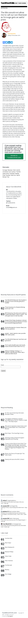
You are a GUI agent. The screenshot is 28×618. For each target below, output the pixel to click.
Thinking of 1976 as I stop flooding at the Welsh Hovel (12, 507)
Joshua (14, 172)
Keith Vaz (13, 175)
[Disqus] (14, 233)
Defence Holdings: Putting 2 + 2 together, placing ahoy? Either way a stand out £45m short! (14, 352)
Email (2, 365)
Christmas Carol (7, 172)
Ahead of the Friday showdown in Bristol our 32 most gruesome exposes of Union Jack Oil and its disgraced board (16, 322)
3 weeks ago (6, 526)
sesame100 (6, 506)
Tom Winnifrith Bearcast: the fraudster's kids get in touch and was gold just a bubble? (16, 301)
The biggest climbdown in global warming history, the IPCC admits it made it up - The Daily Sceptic (16, 420)
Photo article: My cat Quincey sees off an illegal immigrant (13, 520)
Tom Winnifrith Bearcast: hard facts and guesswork (15, 339)
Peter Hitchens (9, 560)
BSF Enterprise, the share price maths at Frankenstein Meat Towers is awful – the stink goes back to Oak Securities (16, 314)
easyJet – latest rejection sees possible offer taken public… (15, 334)
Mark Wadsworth (9, 547)
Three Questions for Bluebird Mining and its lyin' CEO (15, 307)
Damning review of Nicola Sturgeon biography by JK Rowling (14, 438)
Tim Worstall (8, 565)
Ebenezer (10, 170)
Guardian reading (14, 173)
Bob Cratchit (16, 170)
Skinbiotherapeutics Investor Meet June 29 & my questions (15, 328)
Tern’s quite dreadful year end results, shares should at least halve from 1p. (15, 345)
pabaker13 (6, 511)
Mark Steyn (8, 543)
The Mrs (18, 172)
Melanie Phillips (9, 552)
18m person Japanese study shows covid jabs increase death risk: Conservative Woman (16, 427)
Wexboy (7, 569)
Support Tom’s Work (19, 3)
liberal (18, 175)
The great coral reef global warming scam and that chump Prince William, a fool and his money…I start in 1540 (13, 513)
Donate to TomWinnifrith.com (14, 156)
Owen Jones (6, 173)
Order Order (8, 556)
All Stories (4, 8)
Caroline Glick (8, 538)
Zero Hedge (8, 574)
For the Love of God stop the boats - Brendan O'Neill (14, 413)
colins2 (5, 500)
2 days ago (6, 503)
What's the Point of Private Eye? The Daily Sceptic (14, 454)
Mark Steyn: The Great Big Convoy (14, 433)
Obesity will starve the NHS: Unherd (14, 459)
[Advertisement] (14, 389)
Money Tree (6, 177)
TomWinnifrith (4, 3)
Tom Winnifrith (7, 524)
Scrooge (5, 170)
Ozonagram (10, 616)
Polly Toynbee (6, 175)
